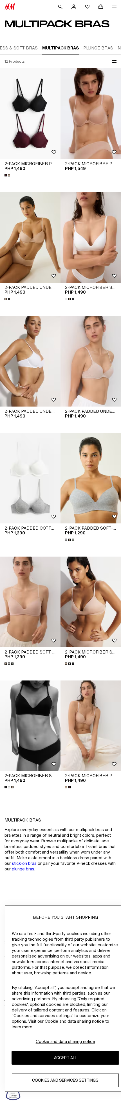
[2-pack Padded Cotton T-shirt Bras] (30, 478)
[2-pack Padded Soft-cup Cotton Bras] (90, 478)
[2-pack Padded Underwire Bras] (30, 237)
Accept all (65, 1057)
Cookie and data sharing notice (65, 1041)
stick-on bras (24, 863)
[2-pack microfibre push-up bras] (90, 113)
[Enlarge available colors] (8, 175)
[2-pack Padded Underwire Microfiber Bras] (30, 361)
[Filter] (113, 61)
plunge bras (23, 868)
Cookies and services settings (65, 1080)
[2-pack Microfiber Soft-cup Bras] (90, 237)
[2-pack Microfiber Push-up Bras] (30, 113)
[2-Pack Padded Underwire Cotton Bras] (90, 361)
